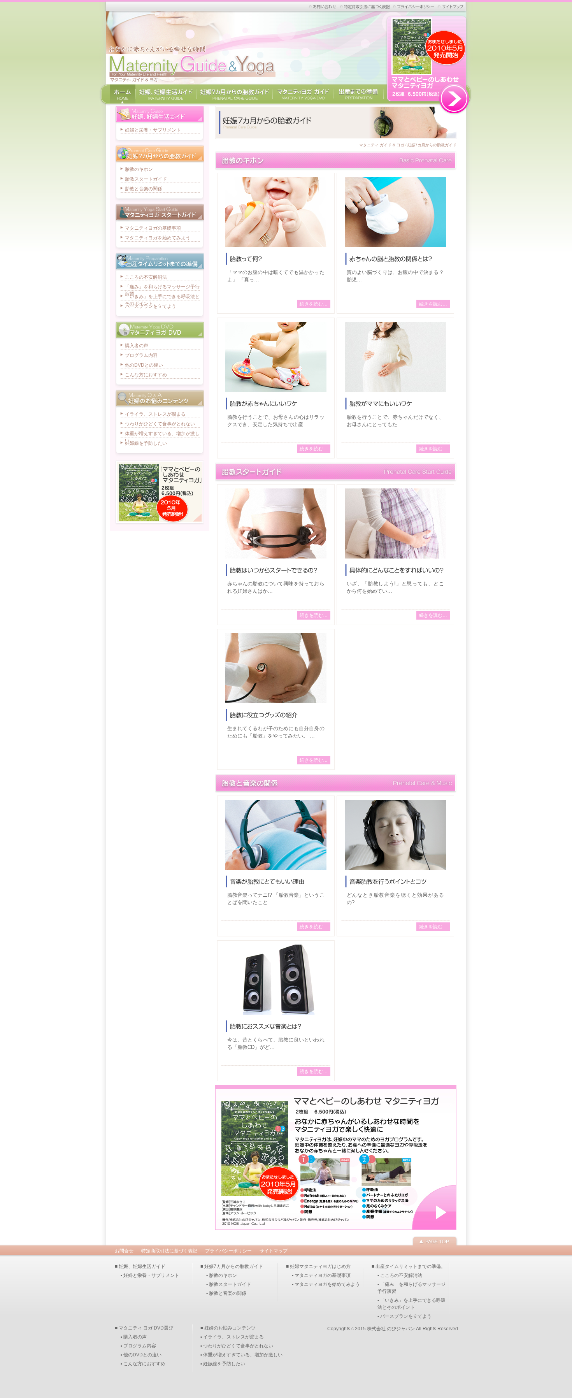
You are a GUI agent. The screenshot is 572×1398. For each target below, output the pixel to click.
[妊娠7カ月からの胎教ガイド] (234, 100)
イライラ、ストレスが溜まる (155, 414)
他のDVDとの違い (144, 365)
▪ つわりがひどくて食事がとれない (236, 1346)
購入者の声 (136, 345)
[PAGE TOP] (434, 1242)
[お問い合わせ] (323, 6)
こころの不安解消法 (146, 277)
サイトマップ (274, 1251)
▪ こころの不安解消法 (399, 1275)
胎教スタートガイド (335, 472)
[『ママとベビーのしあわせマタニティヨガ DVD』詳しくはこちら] (427, 111)
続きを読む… (314, 304)
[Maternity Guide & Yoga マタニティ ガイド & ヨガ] (190, 82)
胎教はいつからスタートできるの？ (275, 570)
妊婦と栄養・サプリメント (153, 130)
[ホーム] (122, 100)
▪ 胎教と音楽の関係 (226, 1293)
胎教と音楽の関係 (335, 783)
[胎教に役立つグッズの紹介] (275, 704)
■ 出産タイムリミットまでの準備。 (409, 1266)
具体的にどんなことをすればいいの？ (395, 570)
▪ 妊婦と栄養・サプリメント (150, 1275)
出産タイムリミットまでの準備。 (159, 261)
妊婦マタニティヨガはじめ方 (159, 212)
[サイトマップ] (450, 6)
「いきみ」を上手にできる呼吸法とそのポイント (162, 297)
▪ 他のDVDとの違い (141, 1355)
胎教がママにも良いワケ (395, 403)
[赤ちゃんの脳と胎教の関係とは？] (395, 248)
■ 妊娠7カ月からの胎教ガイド (231, 1266)
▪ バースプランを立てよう (404, 1316)
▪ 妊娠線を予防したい (222, 1363)
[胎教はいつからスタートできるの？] (275, 559)
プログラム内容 (141, 355)
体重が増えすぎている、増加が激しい (162, 434)
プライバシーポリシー (228, 1251)
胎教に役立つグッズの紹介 (275, 715)
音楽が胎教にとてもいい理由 (275, 881)
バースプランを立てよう (150, 306)
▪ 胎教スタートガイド (228, 1284)
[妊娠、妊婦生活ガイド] (165, 100)
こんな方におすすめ (146, 375)
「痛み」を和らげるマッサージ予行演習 (162, 287)
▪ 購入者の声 (134, 1337)
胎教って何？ (275, 259)
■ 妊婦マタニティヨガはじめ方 (318, 1266)
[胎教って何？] (275, 248)
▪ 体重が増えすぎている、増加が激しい (241, 1355)
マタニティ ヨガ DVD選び (159, 330)
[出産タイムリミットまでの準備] (358, 100)
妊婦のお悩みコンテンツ (159, 398)
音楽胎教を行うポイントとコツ (395, 881)
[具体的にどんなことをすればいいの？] (395, 559)
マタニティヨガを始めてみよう (157, 238)
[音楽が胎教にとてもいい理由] (275, 871)
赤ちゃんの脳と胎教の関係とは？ (395, 259)
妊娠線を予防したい (146, 443)
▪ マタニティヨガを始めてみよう (326, 1284)
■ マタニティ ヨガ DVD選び (144, 1328)
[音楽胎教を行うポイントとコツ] (395, 871)
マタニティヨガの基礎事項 (153, 228)
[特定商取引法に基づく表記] (365, 6)
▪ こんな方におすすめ (143, 1363)
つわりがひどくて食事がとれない (160, 424)
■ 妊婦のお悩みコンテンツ (228, 1328)
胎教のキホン (335, 160)
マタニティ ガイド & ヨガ (381, 145)
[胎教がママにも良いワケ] (395, 393)
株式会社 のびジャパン (391, 1328)
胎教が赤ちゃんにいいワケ (275, 403)
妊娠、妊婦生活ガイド (159, 114)
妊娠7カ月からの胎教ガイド (431, 145)
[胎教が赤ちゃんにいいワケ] (275, 393)
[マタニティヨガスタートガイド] (302, 100)
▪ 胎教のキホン (221, 1275)
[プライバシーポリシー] (414, 6)
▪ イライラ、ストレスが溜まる (232, 1337)
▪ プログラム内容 (138, 1346)
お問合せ (124, 1251)
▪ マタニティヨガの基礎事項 (321, 1275)
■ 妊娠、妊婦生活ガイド (140, 1266)
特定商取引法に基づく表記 (169, 1251)
